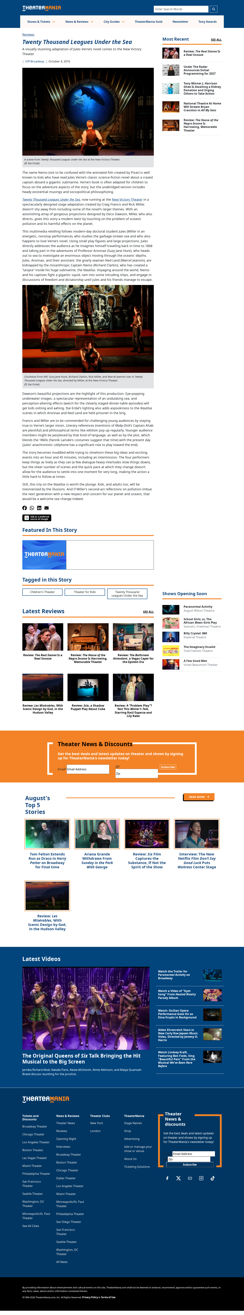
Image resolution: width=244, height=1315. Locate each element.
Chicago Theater (33, 1134)
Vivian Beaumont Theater (201, 665)
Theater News (65, 1123)
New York (96, 1123)
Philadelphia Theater (36, 1174)
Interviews (63, 1147)
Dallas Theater (66, 1178)
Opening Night (66, 1139)
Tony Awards (207, 22)
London (95, 1131)
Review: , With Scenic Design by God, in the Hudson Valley (47, 922)
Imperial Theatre (195, 637)
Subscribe (168, 767)
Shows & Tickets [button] (39, 22)
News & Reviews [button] (77, 22)
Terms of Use (108, 1297)
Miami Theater (32, 1166)
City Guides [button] (112, 22)
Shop (127, 1131)
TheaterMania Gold (148, 22)
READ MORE (197, 797)
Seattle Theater (32, 1194)
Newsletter (180, 22)
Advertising (132, 1139)
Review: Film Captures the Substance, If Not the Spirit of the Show (147, 860)
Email (62, 769)
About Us (130, 1159)
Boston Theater (32, 1150)
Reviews (28, 34)
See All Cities (30, 1226)
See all (216, 40)
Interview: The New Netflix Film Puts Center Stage (197, 860)
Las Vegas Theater (34, 1158)
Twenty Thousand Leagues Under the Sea (51, 199)
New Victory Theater (127, 199)
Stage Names (133, 1123)
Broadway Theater (34, 1126)
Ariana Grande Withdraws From (97, 860)
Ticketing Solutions (137, 1167)
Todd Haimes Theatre (198, 651)
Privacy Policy (90, 1297)
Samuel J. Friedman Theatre (202, 626)
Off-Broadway (34, 61)
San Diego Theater (68, 1222)
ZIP (117, 767)
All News (62, 1262)
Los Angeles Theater (36, 1142)
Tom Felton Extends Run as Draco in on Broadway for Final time (47, 860)
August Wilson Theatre (199, 611)
